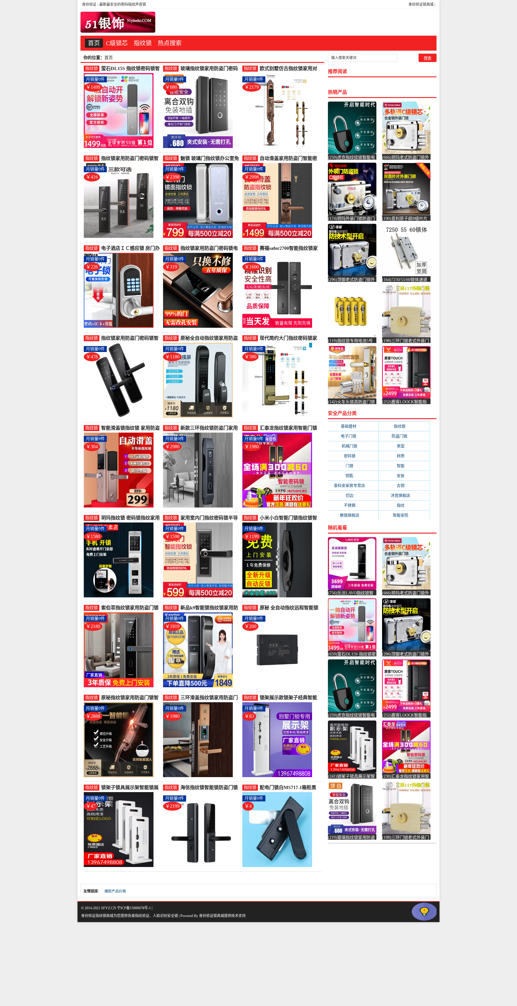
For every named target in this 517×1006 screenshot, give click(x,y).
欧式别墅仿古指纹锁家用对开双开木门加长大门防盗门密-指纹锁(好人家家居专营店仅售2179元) (288, 69)
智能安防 (404, 515)
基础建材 (353, 426)
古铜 (404, 485)
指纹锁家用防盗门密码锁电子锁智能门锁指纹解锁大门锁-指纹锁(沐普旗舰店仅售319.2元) (209, 248)
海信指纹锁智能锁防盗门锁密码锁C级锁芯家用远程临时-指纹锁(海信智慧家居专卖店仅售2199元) (209, 788)
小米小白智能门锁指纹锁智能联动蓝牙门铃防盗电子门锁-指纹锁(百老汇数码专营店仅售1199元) (288, 518)
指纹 (404, 505)
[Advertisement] (179, 964)
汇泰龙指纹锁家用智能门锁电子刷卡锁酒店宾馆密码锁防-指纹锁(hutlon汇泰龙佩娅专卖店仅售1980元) (289, 428)
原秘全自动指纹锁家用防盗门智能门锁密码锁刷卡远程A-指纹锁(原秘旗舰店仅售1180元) (209, 338)
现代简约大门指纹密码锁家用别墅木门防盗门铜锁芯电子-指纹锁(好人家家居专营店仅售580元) (288, 338)
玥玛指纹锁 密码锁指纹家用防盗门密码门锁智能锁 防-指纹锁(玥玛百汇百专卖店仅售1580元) (131, 518)
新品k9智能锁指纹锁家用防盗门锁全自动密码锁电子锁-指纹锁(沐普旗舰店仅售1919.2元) (209, 608)
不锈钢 (353, 505)
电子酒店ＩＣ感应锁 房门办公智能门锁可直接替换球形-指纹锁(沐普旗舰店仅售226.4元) (131, 248)
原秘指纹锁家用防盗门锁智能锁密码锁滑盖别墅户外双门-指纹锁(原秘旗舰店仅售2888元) (130, 698)
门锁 (353, 465)
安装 (404, 475)
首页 (94, 43)
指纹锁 (143, 43)
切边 (353, 495)
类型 (404, 446)
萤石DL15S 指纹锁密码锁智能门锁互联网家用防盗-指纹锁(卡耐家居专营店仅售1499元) (130, 69)
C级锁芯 (117, 43)
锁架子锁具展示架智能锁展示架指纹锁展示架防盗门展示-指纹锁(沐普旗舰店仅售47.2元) (130, 788)
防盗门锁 (404, 436)
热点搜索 (170, 43)
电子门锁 (353, 436)
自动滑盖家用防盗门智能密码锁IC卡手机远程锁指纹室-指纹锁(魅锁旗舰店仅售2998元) (289, 158)
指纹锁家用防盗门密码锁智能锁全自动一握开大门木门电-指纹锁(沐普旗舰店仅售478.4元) (130, 338)
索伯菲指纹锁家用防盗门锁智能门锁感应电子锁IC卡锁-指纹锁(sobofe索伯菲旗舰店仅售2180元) (131, 608)
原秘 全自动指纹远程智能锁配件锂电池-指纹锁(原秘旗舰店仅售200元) (289, 608)
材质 (404, 456)
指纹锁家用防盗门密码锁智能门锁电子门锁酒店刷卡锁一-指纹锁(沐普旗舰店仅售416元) (130, 158)
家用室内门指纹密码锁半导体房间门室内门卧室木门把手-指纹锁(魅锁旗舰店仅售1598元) (209, 518)
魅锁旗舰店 (353, 515)
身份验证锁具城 (421, 4)
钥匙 (353, 475)
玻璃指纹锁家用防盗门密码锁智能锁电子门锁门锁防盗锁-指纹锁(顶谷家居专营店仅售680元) (209, 69)
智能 (404, 465)
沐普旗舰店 (404, 495)
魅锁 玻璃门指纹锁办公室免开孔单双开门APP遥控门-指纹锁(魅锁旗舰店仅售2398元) (209, 158)
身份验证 (89, 4)
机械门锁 (353, 446)
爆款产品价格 (115, 891)
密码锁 (353, 456)
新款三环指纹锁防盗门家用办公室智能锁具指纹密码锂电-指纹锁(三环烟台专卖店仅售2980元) (209, 428)
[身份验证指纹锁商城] (117, 22)
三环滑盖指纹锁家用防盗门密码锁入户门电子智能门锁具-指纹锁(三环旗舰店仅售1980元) (209, 698)
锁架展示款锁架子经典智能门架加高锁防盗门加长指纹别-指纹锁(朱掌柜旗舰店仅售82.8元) (288, 698)
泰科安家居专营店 (353, 485)
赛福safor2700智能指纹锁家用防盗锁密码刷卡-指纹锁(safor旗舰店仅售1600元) (289, 248)
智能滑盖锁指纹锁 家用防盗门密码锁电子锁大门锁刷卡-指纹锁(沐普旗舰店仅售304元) (130, 428)
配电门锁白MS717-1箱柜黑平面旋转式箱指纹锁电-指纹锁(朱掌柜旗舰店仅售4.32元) (289, 788)
